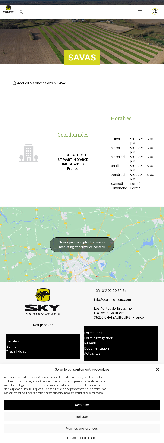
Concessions (43, 83)
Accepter (82, 405)
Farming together (98, 338)
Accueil (23, 83)
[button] (157, 369)
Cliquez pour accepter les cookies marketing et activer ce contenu (82, 244)
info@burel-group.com (112, 299)
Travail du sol (17, 351)
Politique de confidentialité (79, 438)
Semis (11, 346)
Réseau (90, 343)
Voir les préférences (82, 428)
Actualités (92, 353)
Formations (93, 333)
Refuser (82, 417)
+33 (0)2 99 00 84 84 (110, 290)
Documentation (96, 348)
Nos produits (43, 325)
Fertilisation (16, 341)
